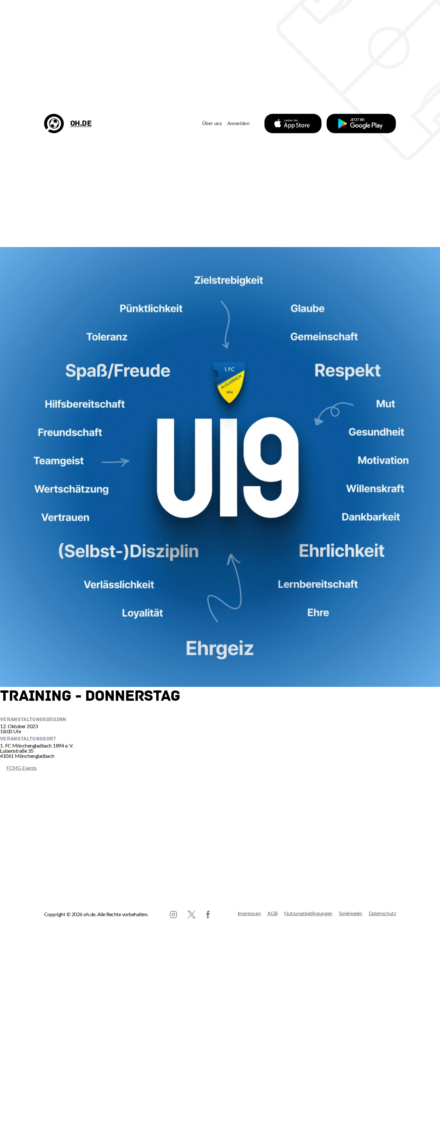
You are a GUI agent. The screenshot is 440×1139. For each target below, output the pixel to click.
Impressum (249, 913)
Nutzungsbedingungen (308, 913)
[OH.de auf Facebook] (208, 914)
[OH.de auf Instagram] (173, 914)
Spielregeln (350, 913)
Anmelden (238, 123)
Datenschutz (382, 913)
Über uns (212, 123)
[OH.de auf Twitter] (191, 914)
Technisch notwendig (11, 1109)
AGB (272, 913)
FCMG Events (18, 768)
